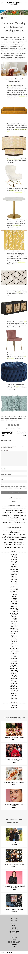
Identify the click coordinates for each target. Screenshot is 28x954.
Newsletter (14, 944)
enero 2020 (14, 665)
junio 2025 (14, 578)
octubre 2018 (14, 690)
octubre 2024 (14, 591)
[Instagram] (16, 942)
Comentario (4, 450)
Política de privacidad (14, 931)
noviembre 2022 (14, 630)
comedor (11, 190)
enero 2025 (14, 586)
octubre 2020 (14, 650)
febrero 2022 (14, 645)
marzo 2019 (14, 682)
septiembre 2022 (14, 633)
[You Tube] (19, 942)
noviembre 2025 (14, 569)
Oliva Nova (14, 707)
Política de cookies (14, 932)
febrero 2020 (14, 663)
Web (2, 479)
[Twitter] (11, 942)
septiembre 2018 (14, 692)
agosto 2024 (14, 594)
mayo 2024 (14, 599)
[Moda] (14, 757)
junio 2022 (14, 638)
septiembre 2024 (14, 593)
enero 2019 (14, 685)
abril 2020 (14, 660)
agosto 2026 (14, 554)
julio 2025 (14, 576)
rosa (25, 321)
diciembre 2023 (14, 608)
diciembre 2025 (14, 568)
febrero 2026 (14, 564)
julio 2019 (14, 675)
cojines (17, 386)
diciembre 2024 (14, 588)
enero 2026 (14, 566)
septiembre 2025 (14, 573)
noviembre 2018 (14, 688)
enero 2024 (14, 606)
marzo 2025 (14, 583)
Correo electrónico (6, 474)
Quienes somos (14, 920)
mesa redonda (18, 192)
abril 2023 (14, 621)
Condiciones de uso (14, 929)
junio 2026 (14, 558)
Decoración (11, 428)
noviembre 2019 (14, 668)
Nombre (3, 468)
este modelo (22, 96)
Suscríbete (14, 946)
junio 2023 (14, 618)
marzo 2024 (14, 603)
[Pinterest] (14, 942)
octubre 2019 (14, 670)
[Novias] (14, 735)
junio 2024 (14, 598)
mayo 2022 (14, 640)
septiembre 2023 (14, 613)
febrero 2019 (14, 683)
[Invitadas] (14, 907)
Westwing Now (18, 428)
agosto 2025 (14, 574)
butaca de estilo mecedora (13, 158)
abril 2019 (14, 680)
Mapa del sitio (14, 923)
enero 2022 (14, 646)
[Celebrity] (14, 862)
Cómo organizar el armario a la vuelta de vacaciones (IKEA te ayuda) (14, 539)
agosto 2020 (14, 653)
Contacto (14, 925)
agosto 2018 (14, 693)
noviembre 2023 (14, 610)
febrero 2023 (14, 625)
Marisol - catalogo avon (9, 531)
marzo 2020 (14, 661)
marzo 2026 (14, 563)
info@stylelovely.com (14, 498)
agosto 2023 (14, 615)
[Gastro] (14, 780)
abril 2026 (14, 561)
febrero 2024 (14, 605)
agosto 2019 (14, 673)
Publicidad (14, 922)
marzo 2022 (14, 643)
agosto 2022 (14, 635)
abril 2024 (14, 601)
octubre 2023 (14, 611)
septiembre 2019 (14, 672)
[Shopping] (14, 840)
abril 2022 (14, 641)
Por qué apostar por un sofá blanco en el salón (7, 433)
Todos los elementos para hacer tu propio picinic (21, 433)
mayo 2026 (14, 559)
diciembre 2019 (14, 666)
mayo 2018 (14, 698)
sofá (9, 85)
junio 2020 (14, 656)
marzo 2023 (14, 623)
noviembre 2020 (14, 648)
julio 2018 (14, 695)
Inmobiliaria (14, 705)
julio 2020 (14, 655)
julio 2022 (14, 636)
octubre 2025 (14, 571)
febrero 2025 (14, 584)
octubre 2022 (14, 631)
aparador (19, 291)
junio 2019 (14, 677)
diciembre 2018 (14, 687)
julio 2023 (14, 616)
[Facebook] (9, 942)
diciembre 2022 (14, 628)
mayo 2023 (14, 620)
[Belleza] (14, 801)
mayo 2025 (14, 579)
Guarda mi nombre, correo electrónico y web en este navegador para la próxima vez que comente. (14, 487)
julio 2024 (14, 596)
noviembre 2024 (14, 589)
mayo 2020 (14, 658)
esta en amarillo (16, 225)
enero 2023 (14, 626)
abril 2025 (14, 581)
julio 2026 (14, 556)
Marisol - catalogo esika (9, 534)
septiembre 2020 (14, 651)
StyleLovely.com (14, 3)
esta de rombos (21, 262)
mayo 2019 (14, 678)
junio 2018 (14, 697)
